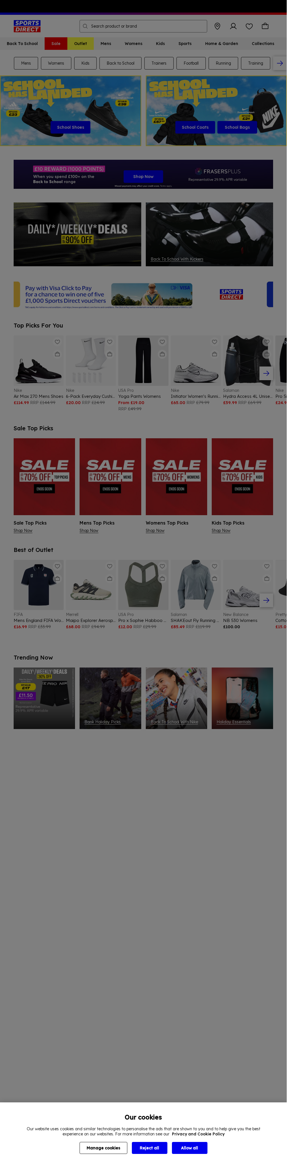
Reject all (149, 1147)
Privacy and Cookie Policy (198, 1134)
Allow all (189, 1147)
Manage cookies (103, 1147)
